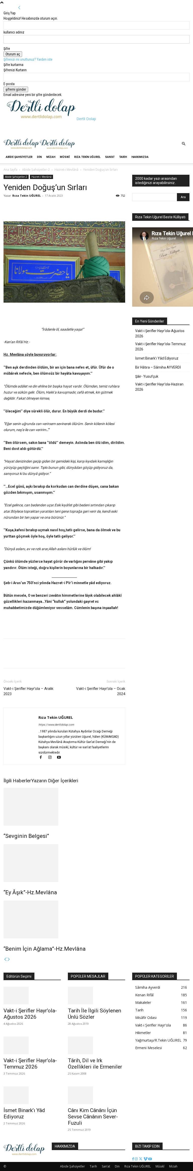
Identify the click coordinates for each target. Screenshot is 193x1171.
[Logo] (22, 148)
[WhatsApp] (32, 207)
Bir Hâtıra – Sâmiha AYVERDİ (158, 367)
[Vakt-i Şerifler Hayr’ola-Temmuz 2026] (32, 1045)
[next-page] (9, 959)
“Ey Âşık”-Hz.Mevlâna (30, 892)
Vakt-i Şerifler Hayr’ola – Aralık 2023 (28, 691)
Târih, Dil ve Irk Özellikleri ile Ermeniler (95, 1063)
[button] (183, 143)
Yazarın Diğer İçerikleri (54, 781)
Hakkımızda (140, 157)
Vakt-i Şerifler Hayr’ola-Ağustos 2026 (159, 333)
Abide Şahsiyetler (19, 157)
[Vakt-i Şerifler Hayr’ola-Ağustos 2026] (32, 995)
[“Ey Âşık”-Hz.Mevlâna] (64, 863)
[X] (20, 207)
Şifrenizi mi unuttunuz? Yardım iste (28, 59)
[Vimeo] (145, 1159)
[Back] (19, 8)
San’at (110, 157)
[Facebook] (9, 207)
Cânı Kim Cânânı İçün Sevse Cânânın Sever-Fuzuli (93, 1116)
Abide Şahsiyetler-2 (36, 169)
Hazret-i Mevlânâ (66, 169)
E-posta (9, 84)
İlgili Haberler (17, 781)
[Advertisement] (66, 128)
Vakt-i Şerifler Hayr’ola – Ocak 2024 (100, 691)
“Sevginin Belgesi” (26, 836)
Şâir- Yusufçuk (146, 376)
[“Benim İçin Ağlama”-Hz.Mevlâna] (64, 919)
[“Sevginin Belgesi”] (64, 807)
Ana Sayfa (10, 169)
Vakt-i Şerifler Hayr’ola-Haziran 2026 (159, 387)
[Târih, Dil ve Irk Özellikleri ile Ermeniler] (96, 1045)
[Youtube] (61, 758)
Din (39, 157)
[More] (43, 207)
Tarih (123, 157)
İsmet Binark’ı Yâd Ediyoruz (156, 358)
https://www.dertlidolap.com (56, 724)
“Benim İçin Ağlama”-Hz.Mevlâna (45, 949)
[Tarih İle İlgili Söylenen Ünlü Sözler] (96, 995)
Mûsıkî (65, 157)
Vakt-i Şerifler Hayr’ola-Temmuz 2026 (160, 346)
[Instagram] (52, 758)
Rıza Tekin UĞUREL (87, 157)
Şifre (7, 49)
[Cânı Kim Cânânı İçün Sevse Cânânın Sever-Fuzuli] (96, 1095)
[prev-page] (5, 959)
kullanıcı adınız (14, 32)
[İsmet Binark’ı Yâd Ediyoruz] (32, 1095)
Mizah (50, 157)
